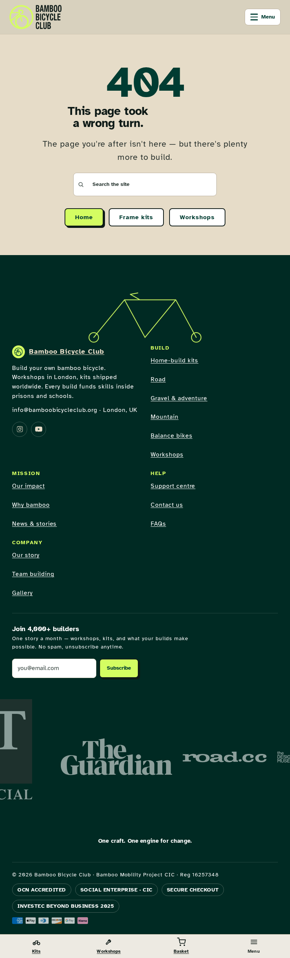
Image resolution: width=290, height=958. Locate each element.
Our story (26, 555)
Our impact (28, 486)
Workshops (197, 217)
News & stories (34, 524)
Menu (268, 17)
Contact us (167, 505)
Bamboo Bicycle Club (66, 351)
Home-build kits (174, 360)
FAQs (158, 524)
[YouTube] (38, 429)
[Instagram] (19, 429)
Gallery (22, 593)
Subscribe (119, 668)
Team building (33, 574)
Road (158, 379)
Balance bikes (171, 436)
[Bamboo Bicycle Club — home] (35, 17)
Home (84, 217)
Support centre (173, 486)
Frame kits (136, 217)
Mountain (165, 417)
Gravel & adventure (179, 398)
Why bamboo (31, 505)
